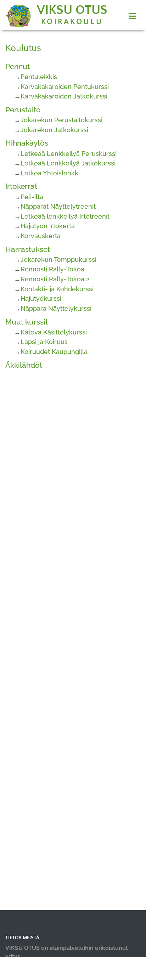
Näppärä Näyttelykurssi (56, 308)
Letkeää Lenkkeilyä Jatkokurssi (68, 163)
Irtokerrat (21, 186)
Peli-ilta (32, 197)
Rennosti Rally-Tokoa (52, 269)
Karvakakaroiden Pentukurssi (65, 86)
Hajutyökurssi (41, 298)
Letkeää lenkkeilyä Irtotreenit (65, 216)
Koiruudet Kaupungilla (54, 351)
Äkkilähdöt (23, 365)
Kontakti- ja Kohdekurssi (57, 289)
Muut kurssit (26, 321)
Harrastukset (27, 249)
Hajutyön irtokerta (48, 226)
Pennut (17, 66)
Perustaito (23, 109)
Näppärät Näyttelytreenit (58, 206)
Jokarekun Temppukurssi (58, 259)
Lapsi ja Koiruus (44, 341)
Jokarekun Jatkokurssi (54, 130)
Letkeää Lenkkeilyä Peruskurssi (69, 153)
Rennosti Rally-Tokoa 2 (55, 279)
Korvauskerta (41, 236)
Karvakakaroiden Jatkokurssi (64, 96)
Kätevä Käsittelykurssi (54, 332)
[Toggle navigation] (132, 16)
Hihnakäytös (26, 143)
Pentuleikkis (39, 76)
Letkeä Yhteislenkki (50, 173)
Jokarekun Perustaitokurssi (61, 120)
